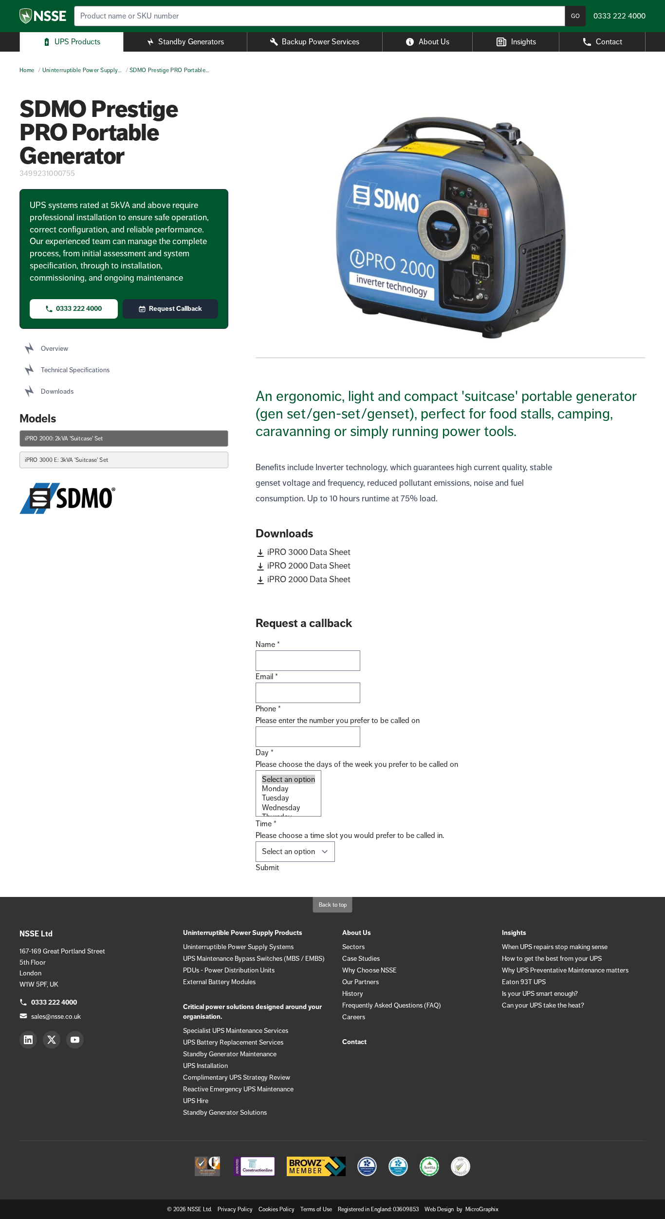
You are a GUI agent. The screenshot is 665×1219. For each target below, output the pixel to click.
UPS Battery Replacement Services (233, 1042)
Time (266, 823)
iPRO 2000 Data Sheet (309, 566)
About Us (434, 41)
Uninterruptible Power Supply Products (242, 933)
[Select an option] (288, 779)
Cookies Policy (277, 1209)
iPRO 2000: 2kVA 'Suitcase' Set (64, 438)
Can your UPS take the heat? (543, 1005)
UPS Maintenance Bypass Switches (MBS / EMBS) (254, 958)
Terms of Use (316, 1209)
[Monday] (288, 788)
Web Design (440, 1209)
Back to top (333, 904)
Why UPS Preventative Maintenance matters (565, 970)
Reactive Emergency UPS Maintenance (238, 1089)
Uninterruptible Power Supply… (82, 70)
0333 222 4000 (79, 309)
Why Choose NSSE (369, 970)
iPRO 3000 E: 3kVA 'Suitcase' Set (66, 460)
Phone (268, 708)
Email (267, 676)
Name (268, 644)
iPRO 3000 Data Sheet (309, 552)
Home (26, 70)
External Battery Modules (219, 982)
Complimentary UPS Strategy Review (236, 1077)
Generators (191, 41)
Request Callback (175, 309)
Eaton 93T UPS (524, 982)
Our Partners (360, 982)
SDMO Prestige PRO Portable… (169, 70)
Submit (267, 867)
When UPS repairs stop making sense (555, 947)
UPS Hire (195, 1101)
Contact (609, 41)
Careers (353, 1017)
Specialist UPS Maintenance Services (235, 1030)
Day (265, 752)
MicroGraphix (482, 1209)
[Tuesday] (288, 797)
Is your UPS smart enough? (540, 993)
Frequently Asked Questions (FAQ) (391, 1005)
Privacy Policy (235, 1209)
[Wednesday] (288, 807)
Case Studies (361, 958)
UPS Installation (205, 1065)
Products (77, 41)
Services (320, 41)
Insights (523, 41)
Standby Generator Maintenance (230, 1054)
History (352, 993)
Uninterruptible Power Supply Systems (238, 947)
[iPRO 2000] (451, 227)
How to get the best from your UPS (552, 958)
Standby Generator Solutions (225, 1112)
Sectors (353, 947)
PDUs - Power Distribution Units (229, 970)
